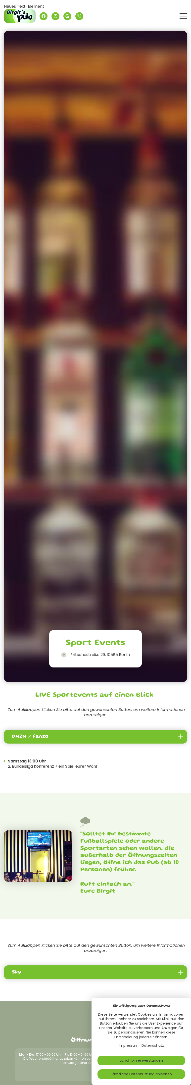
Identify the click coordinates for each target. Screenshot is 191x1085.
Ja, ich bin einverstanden (141, 1060)
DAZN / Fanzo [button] (30, 736)
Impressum (129, 1045)
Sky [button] (16, 972)
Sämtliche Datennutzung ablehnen (141, 1074)
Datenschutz (153, 1045)
